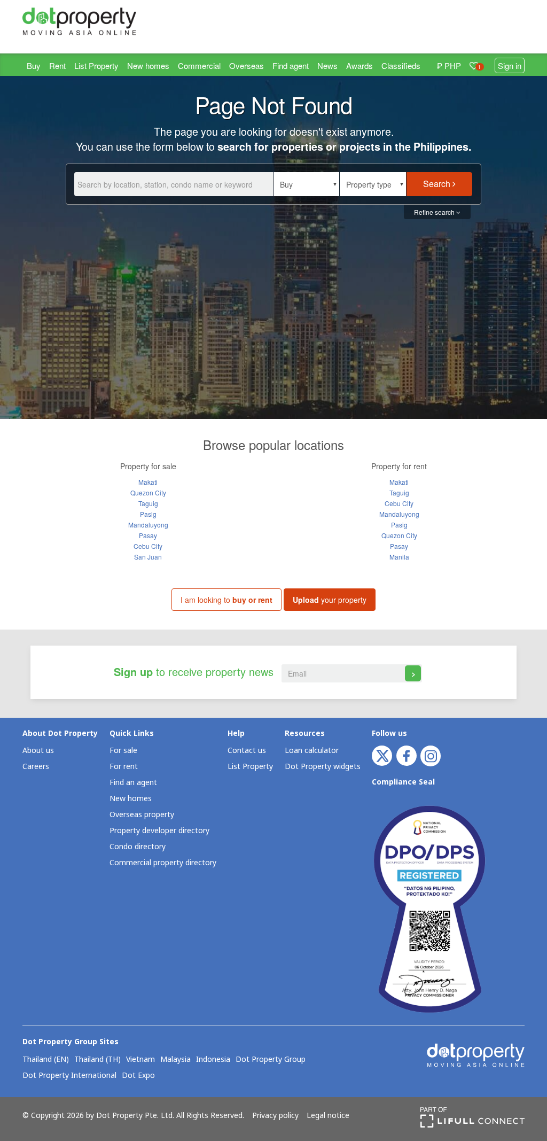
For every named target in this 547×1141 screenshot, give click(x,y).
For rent (124, 766)
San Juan (148, 556)
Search (437, 183)
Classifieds (400, 65)
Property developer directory (159, 830)
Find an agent (133, 782)
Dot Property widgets (323, 766)
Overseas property (142, 814)
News (327, 65)
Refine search (435, 211)
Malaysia (175, 1059)
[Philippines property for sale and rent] (79, 21)
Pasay (148, 535)
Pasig (148, 513)
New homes (148, 65)
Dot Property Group (271, 1059)
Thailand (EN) (45, 1059)
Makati (148, 481)
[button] (306, 184)
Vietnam (140, 1059)
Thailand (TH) (97, 1059)
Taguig (148, 503)
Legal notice (328, 1116)
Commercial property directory (163, 862)
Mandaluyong (148, 524)
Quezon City (148, 492)
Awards (359, 65)
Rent (57, 65)
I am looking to (226, 599)
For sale (123, 750)
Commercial (199, 65)
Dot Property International (69, 1075)
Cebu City (148, 545)
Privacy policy (275, 1116)
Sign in (509, 65)
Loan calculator (312, 750)
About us (38, 750)
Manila (399, 556)
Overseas (246, 65)
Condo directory (138, 846)
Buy (34, 65)
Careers (35, 766)
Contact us (247, 750)
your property (329, 599)
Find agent (290, 65)
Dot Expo (138, 1075)
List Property (96, 65)
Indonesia (213, 1059)
